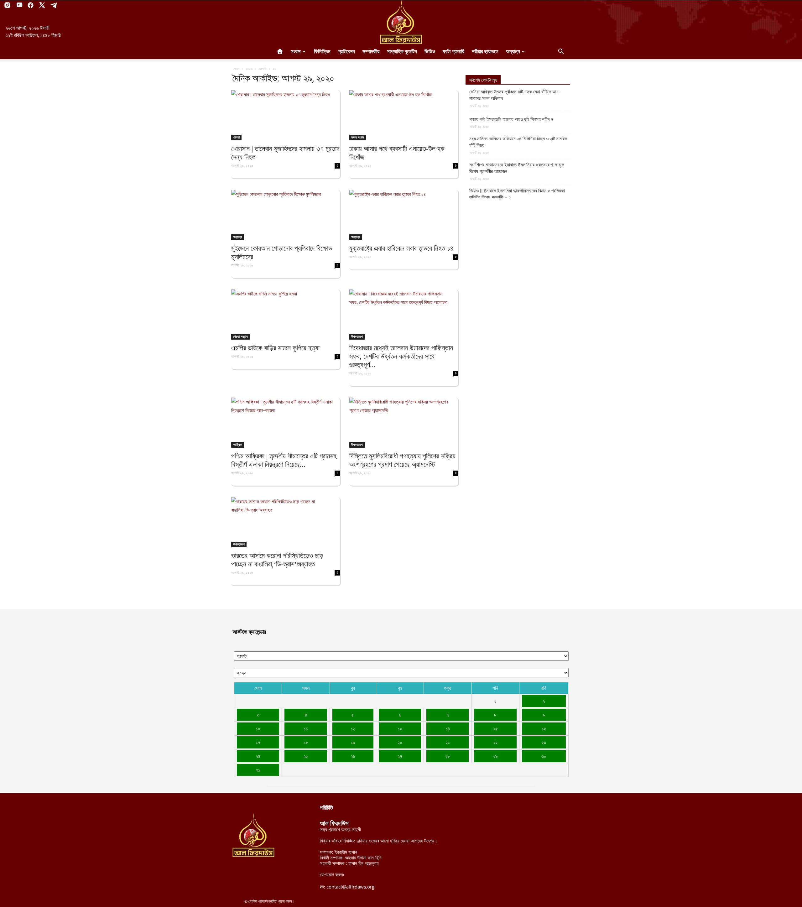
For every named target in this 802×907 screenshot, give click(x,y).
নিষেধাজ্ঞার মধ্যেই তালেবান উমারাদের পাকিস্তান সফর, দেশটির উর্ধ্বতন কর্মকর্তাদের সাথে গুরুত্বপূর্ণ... (401, 356)
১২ (353, 728)
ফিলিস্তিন (322, 52)
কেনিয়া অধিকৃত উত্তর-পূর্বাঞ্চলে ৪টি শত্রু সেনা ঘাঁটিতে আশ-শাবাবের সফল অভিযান (514, 95)
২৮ (447, 756)
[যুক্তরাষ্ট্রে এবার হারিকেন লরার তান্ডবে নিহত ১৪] (403, 215)
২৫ (306, 756)
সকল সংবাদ (357, 137)
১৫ (495, 728)
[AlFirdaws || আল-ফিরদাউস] (401, 22)
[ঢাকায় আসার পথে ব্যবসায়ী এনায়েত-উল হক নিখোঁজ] (403, 115)
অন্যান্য (513, 52)
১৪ (447, 728)
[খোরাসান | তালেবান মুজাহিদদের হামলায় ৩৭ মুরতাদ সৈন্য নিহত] (285, 115)
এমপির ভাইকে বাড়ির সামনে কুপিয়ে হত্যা (275, 348)
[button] (560, 52)
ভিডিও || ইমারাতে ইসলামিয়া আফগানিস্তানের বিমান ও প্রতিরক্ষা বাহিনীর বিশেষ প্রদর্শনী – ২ (517, 194)
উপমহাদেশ (357, 336)
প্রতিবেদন (346, 52)
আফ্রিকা (237, 444)
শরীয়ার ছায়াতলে (485, 52)
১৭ (258, 742)
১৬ (544, 728)
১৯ (353, 742)
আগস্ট (263, 68)
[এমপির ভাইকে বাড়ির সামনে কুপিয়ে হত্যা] (285, 314)
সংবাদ (295, 52)
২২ (495, 742)
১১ (306, 728)
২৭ (400, 756)
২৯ (495, 756)
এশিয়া (236, 137)
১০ (258, 728)
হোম (236, 68)
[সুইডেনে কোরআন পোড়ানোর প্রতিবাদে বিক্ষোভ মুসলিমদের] (285, 215)
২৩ (543, 742)
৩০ (543, 756)
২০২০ (249, 68)
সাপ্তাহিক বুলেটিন (402, 52)
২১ (447, 742)
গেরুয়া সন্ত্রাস (240, 336)
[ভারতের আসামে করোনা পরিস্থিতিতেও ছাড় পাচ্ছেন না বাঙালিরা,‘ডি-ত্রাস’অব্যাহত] (285, 522)
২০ (400, 742)
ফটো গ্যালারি (453, 52)
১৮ (306, 742)
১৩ (400, 728)
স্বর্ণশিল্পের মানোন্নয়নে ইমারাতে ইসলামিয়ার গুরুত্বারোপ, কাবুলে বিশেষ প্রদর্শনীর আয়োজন (516, 168)
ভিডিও (429, 52)
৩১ (258, 770)
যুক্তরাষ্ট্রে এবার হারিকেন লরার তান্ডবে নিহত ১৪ (401, 248)
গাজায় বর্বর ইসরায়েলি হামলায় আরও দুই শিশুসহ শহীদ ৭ (511, 119)
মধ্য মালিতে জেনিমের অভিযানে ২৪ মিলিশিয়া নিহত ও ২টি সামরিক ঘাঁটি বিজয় (518, 142)
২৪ (258, 756)
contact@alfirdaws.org (350, 887)
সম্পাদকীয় (370, 52)
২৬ (353, 756)
